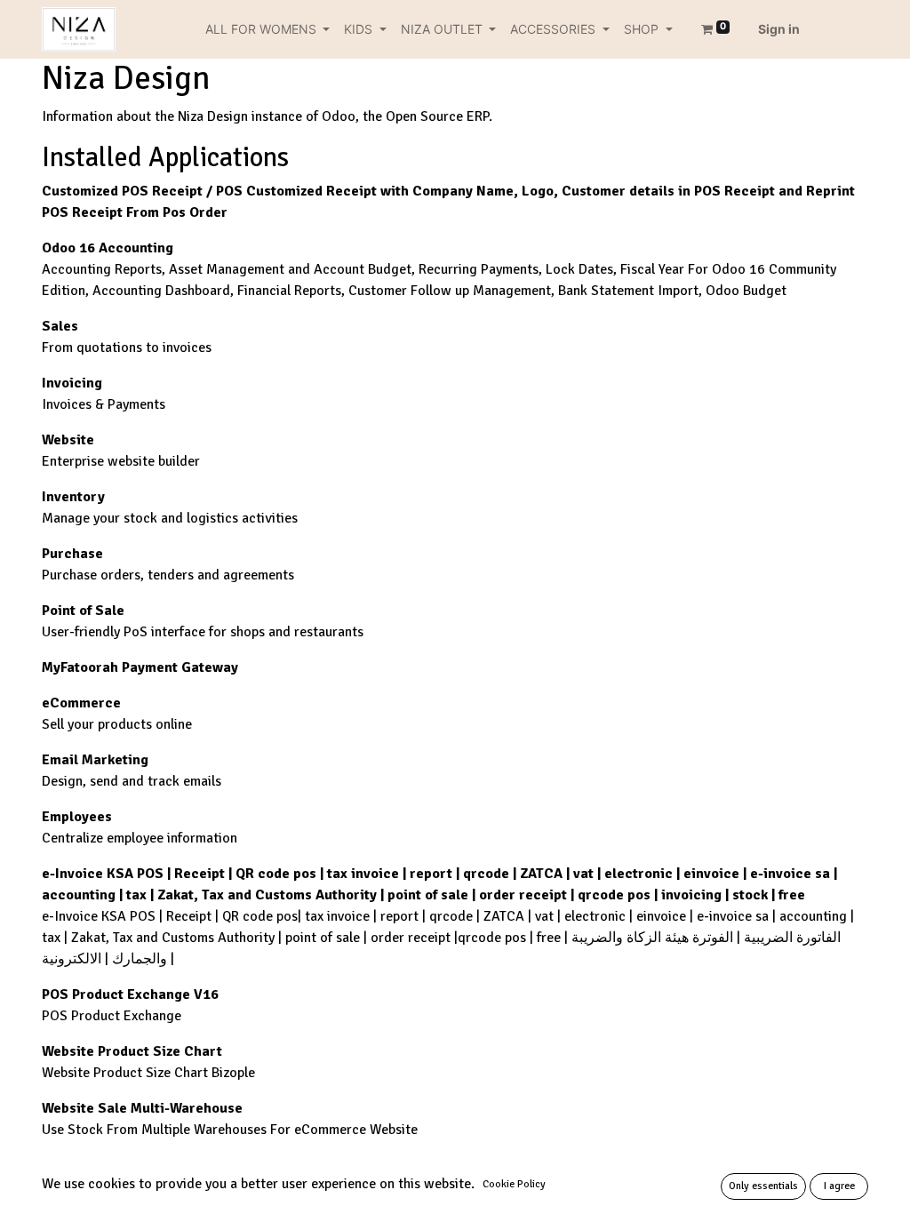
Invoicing (72, 383)
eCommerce (81, 703)
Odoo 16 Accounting (107, 248)
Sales (60, 326)
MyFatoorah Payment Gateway (140, 667)
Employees (77, 817)
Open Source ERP (437, 116)
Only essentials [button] (763, 1186)
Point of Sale (83, 610)
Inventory (73, 497)
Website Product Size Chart (132, 1051)
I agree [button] (839, 1186)
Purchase (72, 554)
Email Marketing (95, 760)
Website (68, 440)
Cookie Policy (514, 1184)
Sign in (779, 28)
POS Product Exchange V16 (130, 994)
